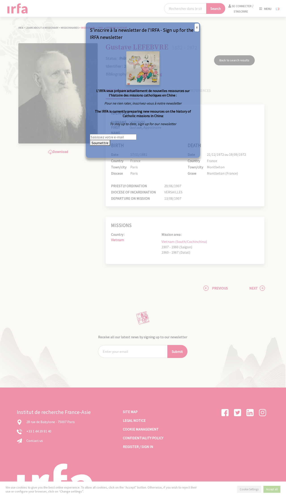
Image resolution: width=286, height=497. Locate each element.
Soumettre (100, 143)
